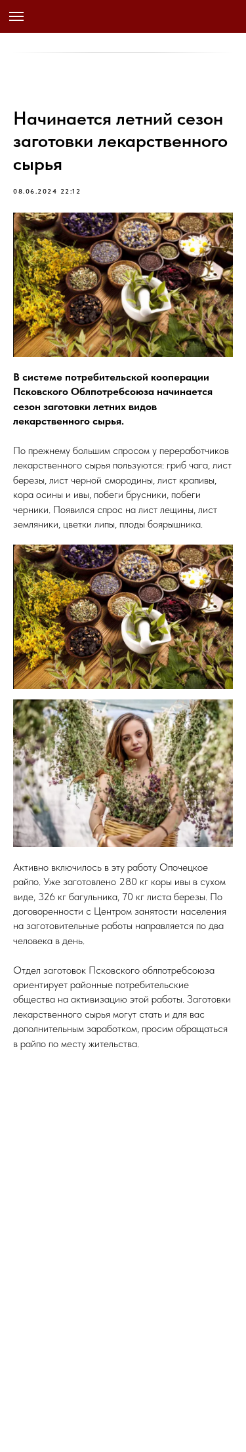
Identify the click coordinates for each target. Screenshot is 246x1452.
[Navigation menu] (16, 16)
